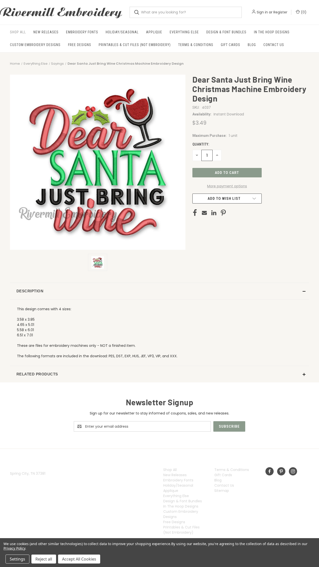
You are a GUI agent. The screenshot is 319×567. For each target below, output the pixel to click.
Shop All (18, 32)
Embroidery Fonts (82, 32)
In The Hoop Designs (272, 32)
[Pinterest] (223, 212)
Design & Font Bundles (226, 32)
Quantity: (200, 144)
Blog (252, 45)
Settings (17, 559)
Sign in (262, 12)
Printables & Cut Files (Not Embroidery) (135, 45)
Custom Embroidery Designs (35, 45)
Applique (154, 32)
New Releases (46, 32)
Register (280, 12)
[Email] (204, 212)
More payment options (227, 186)
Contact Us (273, 45)
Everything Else (184, 32)
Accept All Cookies (79, 559)
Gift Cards (230, 45)
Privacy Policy (14, 548)
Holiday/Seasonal (122, 32)
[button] (159, 291)
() (303, 12)
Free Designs (79, 45)
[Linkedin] (213, 212)
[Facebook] (194, 212)
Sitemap (221, 490)
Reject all (43, 559)
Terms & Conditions (195, 45)
